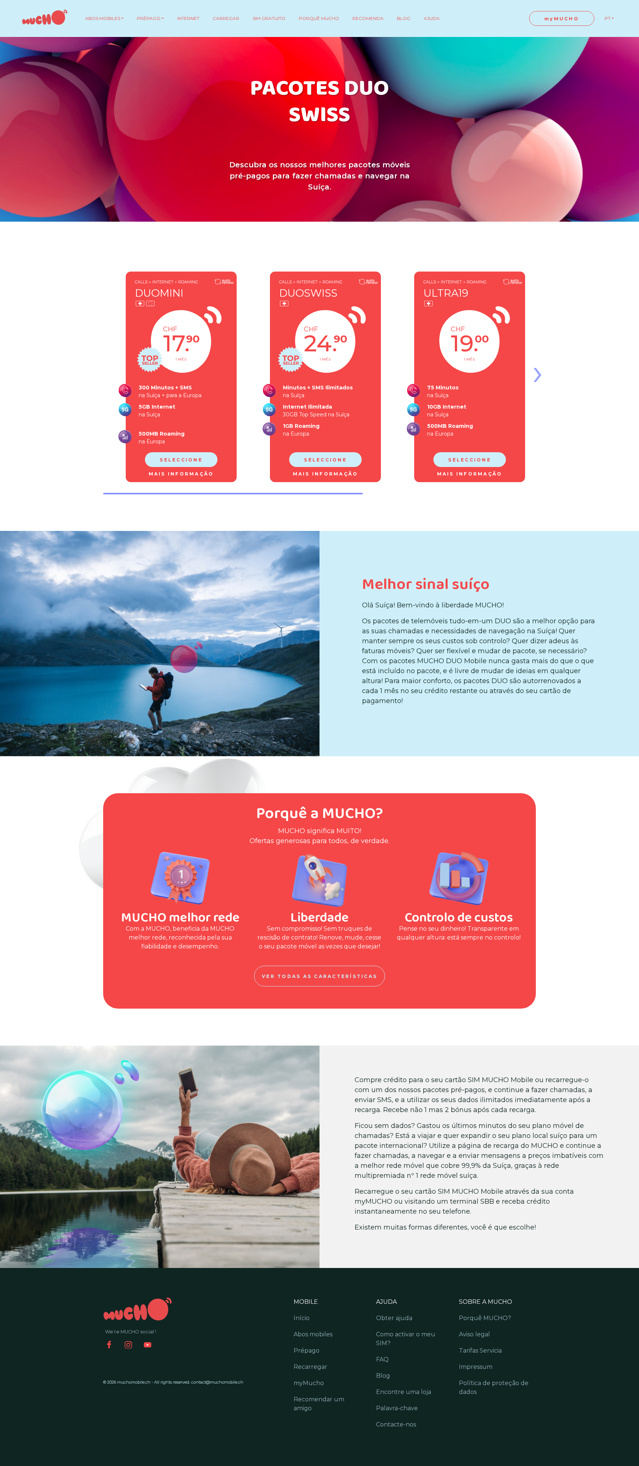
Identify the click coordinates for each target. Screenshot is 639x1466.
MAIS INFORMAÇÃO (181, 474)
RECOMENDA (367, 18)
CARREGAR (226, 18)
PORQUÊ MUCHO (319, 18)
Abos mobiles (313, 1334)
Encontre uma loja (403, 1391)
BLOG (403, 18)
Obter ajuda (394, 1318)
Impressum (476, 1366)
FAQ (382, 1359)
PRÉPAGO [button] (148, 18)
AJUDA (432, 18)
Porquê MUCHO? (485, 1318)
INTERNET (188, 18)
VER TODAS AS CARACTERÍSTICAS (319, 976)
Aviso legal (474, 1334)
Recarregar (310, 1366)
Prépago (307, 1350)
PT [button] (608, 18)
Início (302, 1318)
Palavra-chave (397, 1408)
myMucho (309, 1383)
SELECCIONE (181, 460)
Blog (383, 1375)
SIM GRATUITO (269, 18)
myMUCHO (561, 18)
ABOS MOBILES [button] (102, 18)
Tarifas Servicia (480, 1350)
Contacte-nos (396, 1424)
